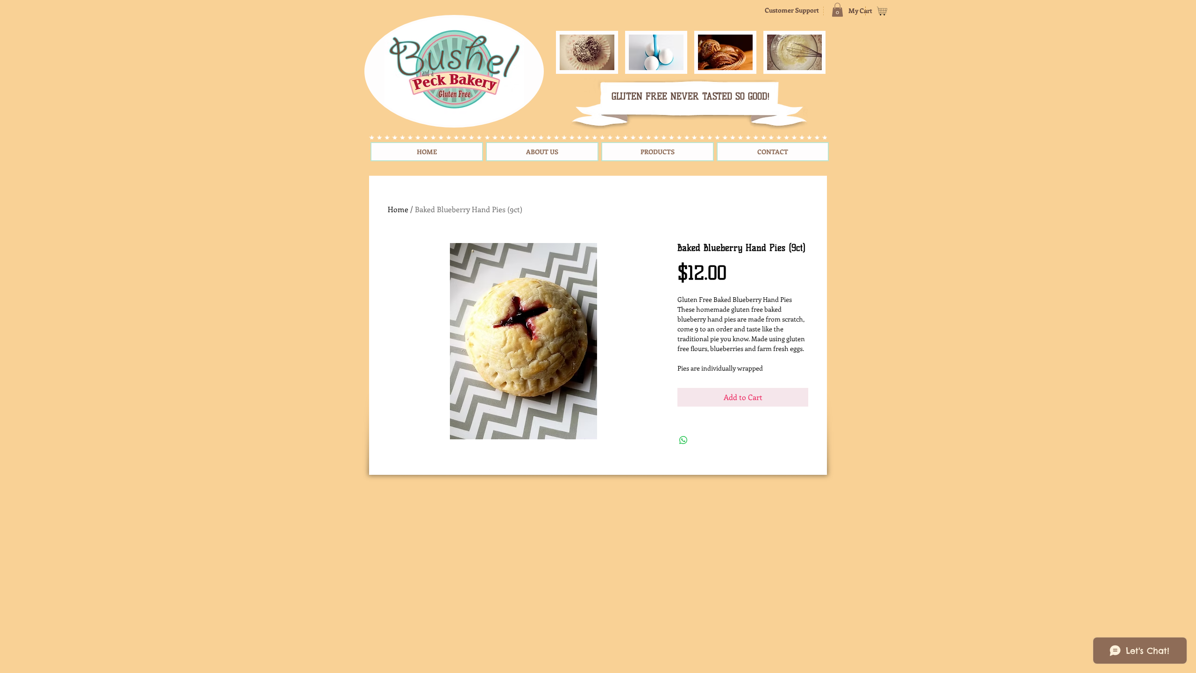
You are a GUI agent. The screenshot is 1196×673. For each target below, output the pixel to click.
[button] (837, 10)
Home (398, 209)
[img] (587, 52)
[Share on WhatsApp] (683, 440)
